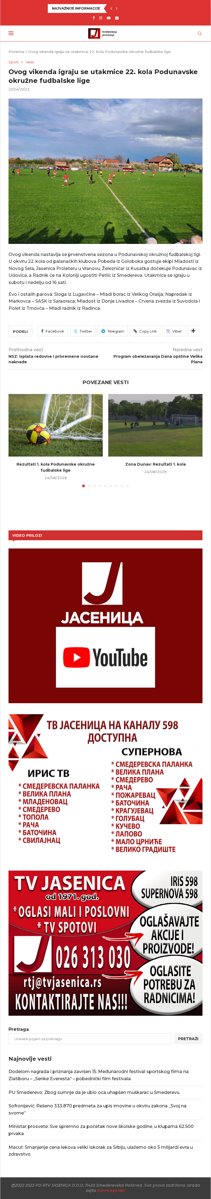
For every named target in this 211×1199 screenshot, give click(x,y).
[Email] (117, 18)
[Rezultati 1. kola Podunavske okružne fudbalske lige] (56, 425)
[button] (111, 8)
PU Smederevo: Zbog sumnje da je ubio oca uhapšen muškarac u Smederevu (94, 1092)
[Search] (199, 33)
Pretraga (19, 1029)
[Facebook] (94, 18)
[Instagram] (100, 18)
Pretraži (188, 1038)
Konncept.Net (111, 1190)
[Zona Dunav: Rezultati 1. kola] (155, 425)
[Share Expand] (193, 330)
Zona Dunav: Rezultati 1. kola (155, 464)
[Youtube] (108, 18)
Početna (16, 51)
